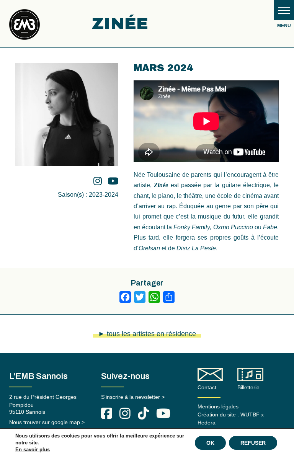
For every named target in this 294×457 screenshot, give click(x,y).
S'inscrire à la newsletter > (133, 397)
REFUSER (253, 443)
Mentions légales (218, 406)
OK (210, 443)
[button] (284, 10)
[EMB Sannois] (24, 27)
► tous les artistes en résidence (147, 334)
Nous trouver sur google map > (47, 422)
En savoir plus (32, 449)
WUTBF (250, 414)
